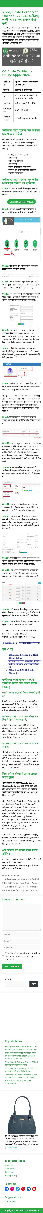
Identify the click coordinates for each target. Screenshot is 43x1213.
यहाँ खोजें (8, 979)
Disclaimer (9, 1172)
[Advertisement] (21, 1018)
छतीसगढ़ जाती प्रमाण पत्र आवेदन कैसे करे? (24, 661)
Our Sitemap (10, 1202)
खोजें (34, 984)
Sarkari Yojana (12, 876)
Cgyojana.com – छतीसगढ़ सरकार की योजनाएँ (21, 643)
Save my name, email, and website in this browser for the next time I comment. (22, 956)
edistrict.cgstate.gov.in (22, 202)
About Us (9, 1165)
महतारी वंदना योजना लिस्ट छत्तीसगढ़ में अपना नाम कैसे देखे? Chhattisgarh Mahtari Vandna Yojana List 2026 (20, 1056)
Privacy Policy (11, 1175)
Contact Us (10, 1169)
